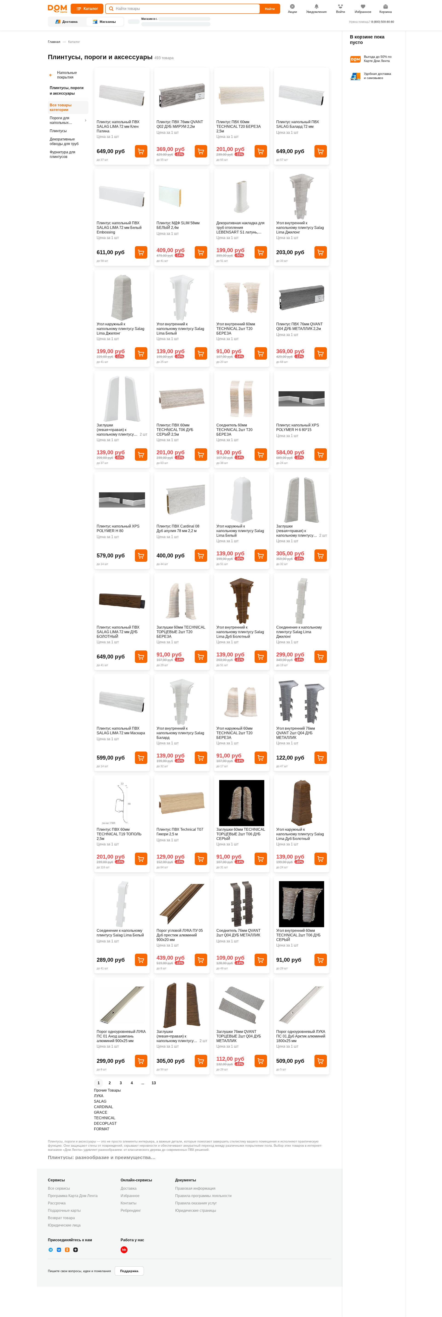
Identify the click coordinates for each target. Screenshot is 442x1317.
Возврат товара (61, 1218)
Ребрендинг (131, 1210)
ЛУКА (98, 1096)
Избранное (130, 1196)
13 (154, 1083)
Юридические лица (64, 1225)
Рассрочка (57, 1203)
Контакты (129, 1203)
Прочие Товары (107, 1090)
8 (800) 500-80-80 (382, 21)
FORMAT (101, 1129)
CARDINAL (103, 1107)
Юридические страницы (195, 1210)
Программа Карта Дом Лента (73, 1196)
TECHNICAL (104, 1118)
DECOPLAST (105, 1123)
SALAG (100, 1101)
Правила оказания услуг (196, 1203)
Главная (54, 42)
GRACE (100, 1112)
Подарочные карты (64, 1210)
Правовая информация (195, 1188)
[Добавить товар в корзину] (141, 151)
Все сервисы (59, 1188)
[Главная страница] (57, 9)
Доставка (129, 1188)
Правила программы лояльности (203, 1196)
